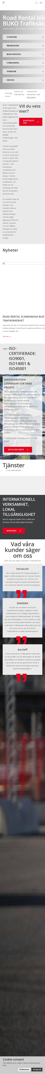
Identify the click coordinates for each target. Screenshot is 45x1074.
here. (5, 1065)
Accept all (37, 1069)
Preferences (24, 1069)
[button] (41, 3)
